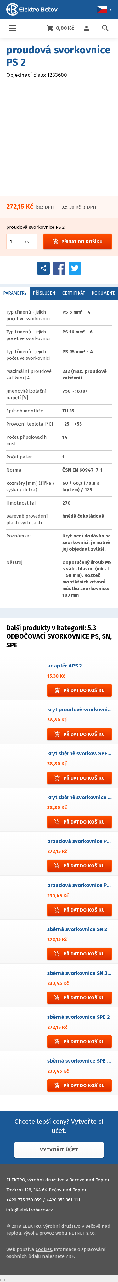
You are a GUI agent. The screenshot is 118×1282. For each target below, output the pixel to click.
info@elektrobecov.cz (29, 1210)
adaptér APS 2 (64, 665)
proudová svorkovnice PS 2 (80, 841)
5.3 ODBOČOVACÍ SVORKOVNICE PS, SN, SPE (59, 636)
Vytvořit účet (59, 1149)
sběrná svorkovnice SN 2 (77, 929)
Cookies (44, 1249)
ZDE (70, 1256)
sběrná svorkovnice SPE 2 (78, 1017)
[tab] (14, 293)
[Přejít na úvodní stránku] (32, 9)
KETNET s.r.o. (82, 1233)
